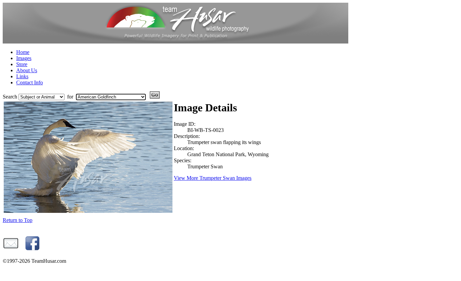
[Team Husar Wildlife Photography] (175, 42)
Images (23, 58)
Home (22, 52)
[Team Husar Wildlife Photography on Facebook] (31, 249)
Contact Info (29, 82)
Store (21, 64)
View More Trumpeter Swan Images (212, 178)
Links (22, 76)
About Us (26, 70)
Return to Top (17, 220)
